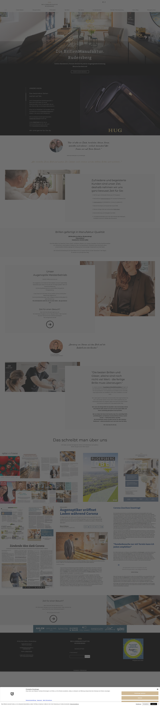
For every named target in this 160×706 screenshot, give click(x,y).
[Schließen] (158, 704)
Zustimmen (154, 704)
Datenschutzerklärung (74, 704)
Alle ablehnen (146, 704)
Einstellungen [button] (138, 704)
